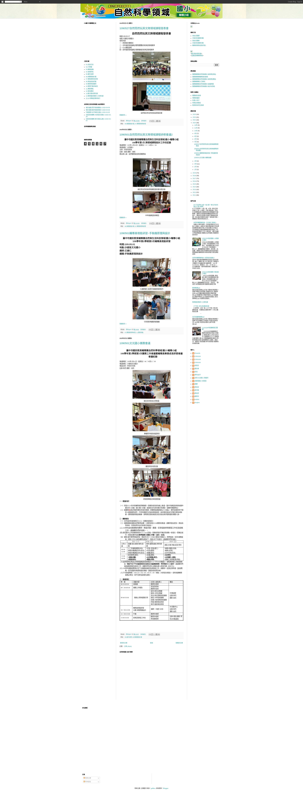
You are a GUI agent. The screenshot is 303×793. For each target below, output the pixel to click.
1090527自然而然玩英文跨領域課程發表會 (144, 28)
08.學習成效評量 (91, 81)
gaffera (153, 788)
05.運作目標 (128, 637)
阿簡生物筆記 (196, 103)
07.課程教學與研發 (140, 123)
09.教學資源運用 (91, 84)
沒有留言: (144, 120)
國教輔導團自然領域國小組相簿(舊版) (204, 79)
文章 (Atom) (128, 646)
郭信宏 (197, 387)
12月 (196, 125)
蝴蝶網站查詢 (196, 95)
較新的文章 (123, 643)
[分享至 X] (155, 121)
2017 (194, 178)
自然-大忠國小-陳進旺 (201, 378)
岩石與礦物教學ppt (198, 317)
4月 (195, 161)
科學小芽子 (195, 100)
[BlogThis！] (153, 121)
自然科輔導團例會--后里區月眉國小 (203, 258)
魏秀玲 (197, 396)
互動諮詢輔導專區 (197, 55)
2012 (194, 192)
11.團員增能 (139, 332)
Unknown (198, 356)
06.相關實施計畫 (129, 123)
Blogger (165, 788)
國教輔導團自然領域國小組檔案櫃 (203, 84)
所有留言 (88, 782)
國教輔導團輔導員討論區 (200, 77)
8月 (195, 136)
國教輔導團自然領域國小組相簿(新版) (204, 74)
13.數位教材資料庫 (92, 93)
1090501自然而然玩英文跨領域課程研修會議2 (146, 134)
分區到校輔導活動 (198, 38)
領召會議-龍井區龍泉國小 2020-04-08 (98, 110)
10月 (196, 131)
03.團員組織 (90, 69)
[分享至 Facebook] (157, 121)
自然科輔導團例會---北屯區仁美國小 (205, 222)
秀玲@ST (198, 375)
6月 (195, 139)
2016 (194, 181)
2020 (194, 123)
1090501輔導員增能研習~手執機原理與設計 (145, 233)
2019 (194, 173)
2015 (194, 184)
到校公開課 (195, 36)
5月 (195, 142)
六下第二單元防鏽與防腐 (201, 306)
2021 (194, 120)
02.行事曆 (89, 67)
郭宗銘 (197, 390)
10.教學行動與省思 (92, 86)
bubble (197, 399)
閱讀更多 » (123, 115)
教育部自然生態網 (198, 105)
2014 (194, 187)
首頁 (151, 643)
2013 (194, 189)
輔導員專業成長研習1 (199, 45)
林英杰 (197, 365)
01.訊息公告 (90, 64)
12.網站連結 (90, 91)
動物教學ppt (196, 288)
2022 (194, 117)
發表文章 (88, 778)
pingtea (197, 402)
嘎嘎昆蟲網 (195, 98)
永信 (196, 372)
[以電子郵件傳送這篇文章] (150, 121)
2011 (194, 195)
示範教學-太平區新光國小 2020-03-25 (98, 112)
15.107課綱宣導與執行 (93, 98)
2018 (194, 175)
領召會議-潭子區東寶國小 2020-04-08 (98, 107)
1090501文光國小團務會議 (135, 343)
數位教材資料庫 (196, 54)
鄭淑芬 (197, 393)
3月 (195, 164)
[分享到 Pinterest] (159, 121)
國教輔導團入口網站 (198, 81)
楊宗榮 (197, 368)
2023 (194, 114)
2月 (195, 166)
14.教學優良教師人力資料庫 (94, 96)
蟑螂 (196, 384)
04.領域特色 (90, 72)
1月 (195, 169)
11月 (196, 128)
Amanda (197, 353)
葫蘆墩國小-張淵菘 (201, 381)
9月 (195, 133)
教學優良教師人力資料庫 (200, 302)
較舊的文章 (179, 643)
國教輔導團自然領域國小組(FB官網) (203, 86)
